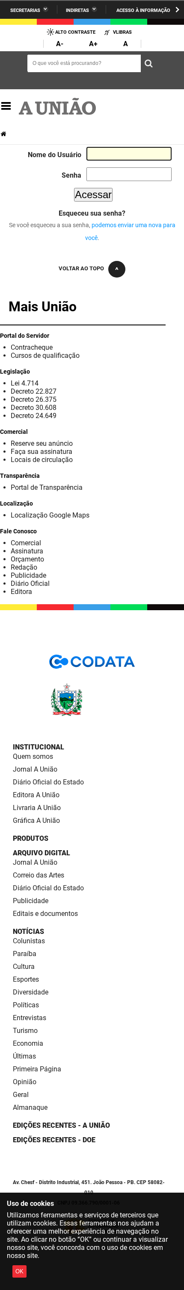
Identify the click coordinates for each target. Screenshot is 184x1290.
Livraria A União (37, 808)
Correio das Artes (38, 875)
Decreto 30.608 (33, 408)
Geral (21, 1095)
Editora (21, 592)
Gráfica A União (36, 820)
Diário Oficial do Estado (48, 782)
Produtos (30, 838)
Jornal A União (35, 769)
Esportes (26, 979)
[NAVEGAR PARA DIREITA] (177, 9)
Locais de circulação (42, 460)
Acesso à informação (143, 10)
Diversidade (30, 992)
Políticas (26, 1005)
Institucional (38, 747)
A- (59, 44)
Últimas (24, 1056)
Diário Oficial (30, 583)
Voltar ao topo (81, 268)
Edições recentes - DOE (54, 1140)
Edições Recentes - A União (61, 1125)
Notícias (28, 931)
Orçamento (27, 559)
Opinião (24, 1082)
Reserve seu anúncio (42, 443)
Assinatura (27, 551)
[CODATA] (92, 665)
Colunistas (29, 941)
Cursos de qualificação (45, 355)
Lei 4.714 (25, 383)
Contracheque (32, 347)
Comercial (26, 543)
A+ (93, 44)
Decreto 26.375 (33, 399)
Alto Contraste (75, 32)
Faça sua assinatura (41, 452)
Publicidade (28, 575)
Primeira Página (37, 1069)
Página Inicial (4, 134)
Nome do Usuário (54, 155)
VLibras (122, 32)
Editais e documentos (45, 914)
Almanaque (30, 1107)
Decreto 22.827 (33, 391)
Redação (24, 567)
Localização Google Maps (50, 515)
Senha (71, 175)
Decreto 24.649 (33, 416)
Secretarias (25, 10)
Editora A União (36, 795)
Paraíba (24, 954)
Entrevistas (29, 1018)
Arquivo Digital (41, 853)
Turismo (25, 1031)
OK (19, 1271)
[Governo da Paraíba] (92, 715)
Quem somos (33, 756)
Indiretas (77, 10)
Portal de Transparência (47, 487)
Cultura (24, 966)
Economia (28, 1043)
